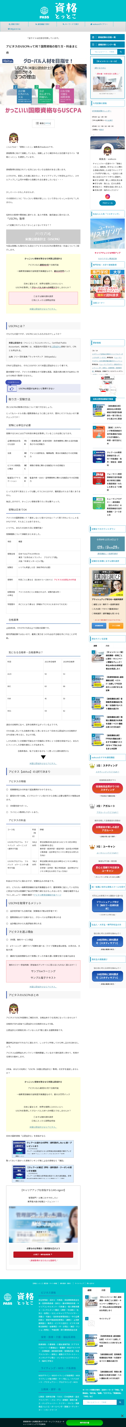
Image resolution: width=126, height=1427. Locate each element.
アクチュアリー (50, 1382)
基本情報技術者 (69, 1303)
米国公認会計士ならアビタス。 (43, 308)
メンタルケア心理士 (47, 1357)
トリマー (62, 1403)
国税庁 (101, 129)
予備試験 (55, 1330)
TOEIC (59, 1396)
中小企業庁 (109, 120)
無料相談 (83, 1422)
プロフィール (107, 203)
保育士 (54, 1354)
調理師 (65, 1400)
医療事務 (42, 1344)
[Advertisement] (107, 322)
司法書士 (71, 1310)
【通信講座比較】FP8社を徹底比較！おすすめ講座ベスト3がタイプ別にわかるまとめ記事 (114, 742)
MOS (75, 1382)
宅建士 (48, 1316)
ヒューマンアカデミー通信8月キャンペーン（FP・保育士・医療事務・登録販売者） (107, 367)
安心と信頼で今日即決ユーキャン (107, 869)
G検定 (63, 1310)
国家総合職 (50, 1396)
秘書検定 (53, 1326)
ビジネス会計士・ (62, 1323)
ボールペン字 (57, 1406)
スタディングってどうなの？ (107, 771)
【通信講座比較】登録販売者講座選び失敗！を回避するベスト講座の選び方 (110, 1357)
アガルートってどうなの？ (108, 812)
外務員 (60, 1300)
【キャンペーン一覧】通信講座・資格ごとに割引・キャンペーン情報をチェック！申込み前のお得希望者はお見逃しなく (110, 1304)
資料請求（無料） (66, 1283)
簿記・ (73, 1326)
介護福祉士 (53, 1347)
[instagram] (107, 196)
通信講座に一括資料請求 (107, 553)
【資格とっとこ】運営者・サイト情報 (44, 1283)
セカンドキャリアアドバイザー (64, 1313)
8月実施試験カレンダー (101, 111)
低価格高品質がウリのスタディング (107, 788)
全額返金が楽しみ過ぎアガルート (107, 828)
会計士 (52, 1300)
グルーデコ (56, 1400)
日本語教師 (68, 1396)
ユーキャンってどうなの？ (108, 853)
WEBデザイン (44, 1375)
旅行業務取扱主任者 (69, 1330)
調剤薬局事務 (57, 1351)
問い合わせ (90, 1283)
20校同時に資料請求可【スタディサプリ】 (107, 941)
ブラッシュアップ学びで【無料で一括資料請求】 (107, 905)
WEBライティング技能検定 (63, 1375)
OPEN (47, 123)
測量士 (41, 1316)
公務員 (41, 1396)
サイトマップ (79, 1283)
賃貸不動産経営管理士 (55, 1320)
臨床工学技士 (47, 1361)
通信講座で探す (44, 24)
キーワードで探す (72, 24)
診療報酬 (46, 1351)
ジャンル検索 (116, 626)
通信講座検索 (99, 626)
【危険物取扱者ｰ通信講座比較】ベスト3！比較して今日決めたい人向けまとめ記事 (114, 684)
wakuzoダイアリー (100, 24)
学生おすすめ (15, 29)
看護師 (62, 1347)
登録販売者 (69, 1351)
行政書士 (62, 1306)
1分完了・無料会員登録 (41, 1254)
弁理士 (66, 1326)
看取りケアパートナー (68, 1354)
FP (60, 1326)
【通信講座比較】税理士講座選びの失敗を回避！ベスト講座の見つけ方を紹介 (110, 1375)
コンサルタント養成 (50, 1310)
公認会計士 (56, 346)
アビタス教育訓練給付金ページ (47, 894)
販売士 (50, 1323)
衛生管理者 (43, 1300)
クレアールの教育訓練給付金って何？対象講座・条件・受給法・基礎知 (114, 458)
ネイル (71, 1403)
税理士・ (47, 1313)
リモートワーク (50, 1410)
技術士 (58, 1303)
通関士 (69, 1320)
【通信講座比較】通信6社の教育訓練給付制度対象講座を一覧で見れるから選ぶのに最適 (114, 412)
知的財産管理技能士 (61, 1316)
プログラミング (65, 1382)
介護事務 (51, 1344)
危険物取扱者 (47, 1303)
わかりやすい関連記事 (107, 258)
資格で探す (15, 24)
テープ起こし (64, 1378)
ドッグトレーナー (49, 1403)
